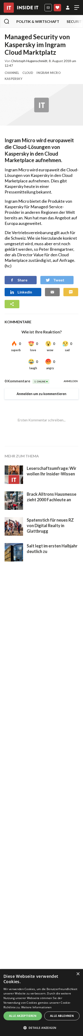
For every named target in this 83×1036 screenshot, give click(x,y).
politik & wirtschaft (37, 21)
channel (12, 73)
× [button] (78, 974)
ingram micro (48, 73)
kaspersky (13, 79)
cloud (27, 73)
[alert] (41, 1002)
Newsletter (48, 7)
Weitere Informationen (36, 1007)
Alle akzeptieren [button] (22, 1016)
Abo (57, 7)
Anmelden (67, 7)
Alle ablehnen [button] (62, 1016)
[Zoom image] (41, 105)
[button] (41, 1028)
